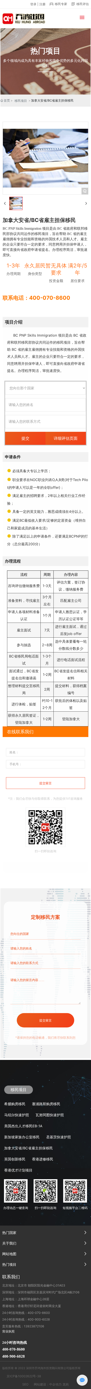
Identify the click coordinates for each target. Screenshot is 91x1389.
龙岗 (66, 1384)
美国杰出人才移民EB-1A (23, 1126)
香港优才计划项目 (18, 1170)
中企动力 (55, 1384)
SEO (25, 1384)
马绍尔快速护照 (16, 1115)
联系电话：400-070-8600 (36, 298)
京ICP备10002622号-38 (24, 1376)
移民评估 (82, 4)
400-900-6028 (39, 1319)
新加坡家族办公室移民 (22, 1137)
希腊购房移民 (14, 1104)
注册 (42, 4)
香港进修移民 (42, 1159)
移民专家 (61, 4)
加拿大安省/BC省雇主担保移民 (28, 1148)
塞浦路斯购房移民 (46, 1104)
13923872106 (34, 1326)
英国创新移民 (14, 1159)
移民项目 (21, 100)
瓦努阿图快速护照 (50, 1115)
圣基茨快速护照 (58, 1137)
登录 (33, 4)
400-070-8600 (39, 1313)
